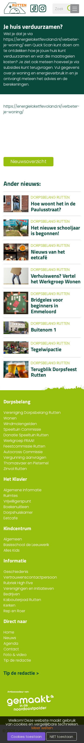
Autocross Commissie (23, 452)
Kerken (9, 605)
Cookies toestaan (26, 736)
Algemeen (13, 539)
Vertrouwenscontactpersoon (30, 577)
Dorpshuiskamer (18, 512)
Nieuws (10, 638)
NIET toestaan (61, 736)
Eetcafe (11, 518)
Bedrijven (12, 594)
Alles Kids (12, 550)
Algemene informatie (23, 490)
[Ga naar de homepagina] (15, 8)
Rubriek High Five (18, 583)
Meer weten (42, 728)
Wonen (10, 418)
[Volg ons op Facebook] (34, 8)
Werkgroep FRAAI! (19, 440)
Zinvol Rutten (15, 468)
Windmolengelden (20, 423)
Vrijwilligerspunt (17, 501)
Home (9, 632)
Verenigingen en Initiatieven (29, 588)
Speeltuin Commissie (22, 429)
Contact (11, 649)
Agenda (11, 643)
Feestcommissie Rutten (24, 446)
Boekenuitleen (16, 507)
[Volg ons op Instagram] (42, 8)
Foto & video (15, 654)
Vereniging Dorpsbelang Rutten (32, 412)
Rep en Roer (14, 611)
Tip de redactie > (21, 672)
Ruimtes (11, 495)
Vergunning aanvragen (25, 457)
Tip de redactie (17, 660)
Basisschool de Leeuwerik (26, 544)
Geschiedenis (16, 571)
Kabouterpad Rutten (22, 599)
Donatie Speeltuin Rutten (26, 435)
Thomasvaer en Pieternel (26, 463)
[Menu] (74, 8)
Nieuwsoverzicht (28, 161)
